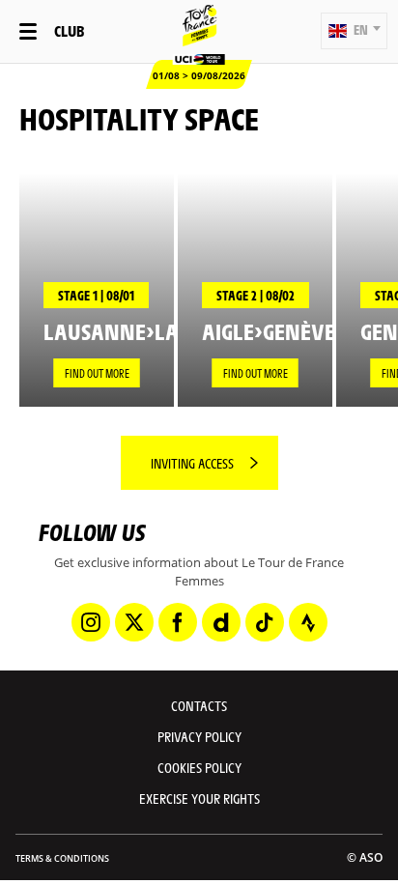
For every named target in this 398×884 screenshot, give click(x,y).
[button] (354, 31)
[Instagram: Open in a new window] (90, 622)
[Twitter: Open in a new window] (134, 622)
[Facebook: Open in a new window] (177, 622)
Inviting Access (192, 462)
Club (69, 30)
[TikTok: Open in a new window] (264, 622)
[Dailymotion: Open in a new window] (221, 622)
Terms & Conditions (62, 858)
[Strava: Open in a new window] (308, 622)
